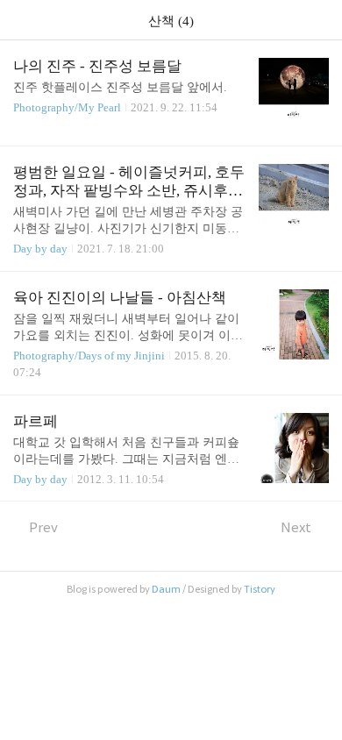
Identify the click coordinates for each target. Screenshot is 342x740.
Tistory (259, 589)
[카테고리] (21, 19)
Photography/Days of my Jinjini (89, 355)
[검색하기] (320, 19)
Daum (166, 589)
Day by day (40, 248)
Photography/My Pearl (67, 107)
